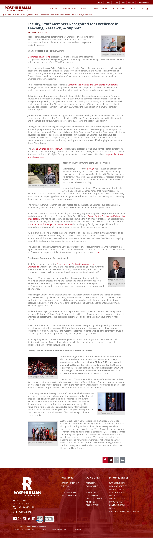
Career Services (118, 9)
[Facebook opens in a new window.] (15, 518)
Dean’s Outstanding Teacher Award (49, 148)
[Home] (3, 15)
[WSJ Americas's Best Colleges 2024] (49, 518)
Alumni (105, 9)
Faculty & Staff (116, 502)
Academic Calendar (70, 483)
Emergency (79, 529)
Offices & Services (94, 499)
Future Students (117, 483)
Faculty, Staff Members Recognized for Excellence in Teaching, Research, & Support (56, 15)
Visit (116, 2)
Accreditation (92, 505)
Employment (92, 486)
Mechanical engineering (39, 56)
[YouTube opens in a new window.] (24, 518)
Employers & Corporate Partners (124, 511)
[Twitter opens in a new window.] (29, 518)
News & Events (13, 15)
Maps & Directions (69, 495)
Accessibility (29, 529)
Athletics (133, 9)
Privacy (16, 529)
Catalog (65, 486)
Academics (54, 9)
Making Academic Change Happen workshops (50, 224)
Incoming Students (118, 486)
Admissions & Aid (69, 9)
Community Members (119, 505)
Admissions (91, 483)
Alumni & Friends (117, 499)
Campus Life (85, 9)
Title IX (43, 529)
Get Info (131, 2)
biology (90, 168)
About (96, 9)
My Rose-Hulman (68, 492)
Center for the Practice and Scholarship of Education (92, 84)
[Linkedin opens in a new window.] (33, 518)
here (98, 252)
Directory (65, 489)
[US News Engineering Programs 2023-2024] (39, 518)
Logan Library (92, 495)
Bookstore (91, 492)
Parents (113, 495)
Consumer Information (60, 529)
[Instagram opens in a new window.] (19, 518)
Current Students (117, 489)
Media (112, 508)
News (123, 2)
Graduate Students (118, 492)
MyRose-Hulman (143, 2)
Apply (100, 2)
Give (108, 2)
